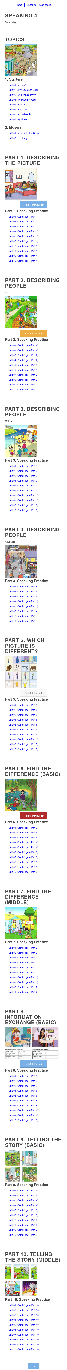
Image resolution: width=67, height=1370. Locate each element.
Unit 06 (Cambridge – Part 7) (23, 972)
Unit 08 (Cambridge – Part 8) (23, 1110)
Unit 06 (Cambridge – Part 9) (23, 1215)
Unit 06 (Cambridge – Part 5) (23, 729)
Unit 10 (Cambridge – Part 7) (23, 991)
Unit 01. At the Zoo (18, 85)
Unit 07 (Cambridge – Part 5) (23, 734)
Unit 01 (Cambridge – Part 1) (23, 216)
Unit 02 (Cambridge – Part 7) (23, 952)
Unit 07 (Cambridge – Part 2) (23, 374)
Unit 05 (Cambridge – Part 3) (23, 485)
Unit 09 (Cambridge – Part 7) (23, 987)
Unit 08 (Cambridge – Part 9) (23, 1225)
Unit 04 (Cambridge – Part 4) (23, 601)
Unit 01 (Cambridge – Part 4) (23, 586)
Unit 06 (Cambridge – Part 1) (23, 241)
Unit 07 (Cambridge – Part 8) (23, 1105)
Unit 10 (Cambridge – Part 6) (23, 871)
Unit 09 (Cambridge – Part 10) (24, 1344)
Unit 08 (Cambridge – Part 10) (24, 1339)
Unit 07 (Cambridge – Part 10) (24, 1334)
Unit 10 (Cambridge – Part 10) (24, 1349)
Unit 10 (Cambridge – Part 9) (23, 1234)
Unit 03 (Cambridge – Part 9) (23, 1200)
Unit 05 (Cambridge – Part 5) (23, 724)
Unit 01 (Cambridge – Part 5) (23, 705)
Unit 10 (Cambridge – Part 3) (23, 510)
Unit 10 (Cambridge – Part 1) (23, 260)
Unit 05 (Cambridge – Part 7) (23, 967)
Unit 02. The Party (18, 138)
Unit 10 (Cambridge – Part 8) (23, 1120)
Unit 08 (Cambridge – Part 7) (23, 982)
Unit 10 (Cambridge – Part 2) (23, 389)
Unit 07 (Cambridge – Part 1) (23, 246)
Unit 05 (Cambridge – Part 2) (23, 365)
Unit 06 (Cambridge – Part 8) (23, 1100)
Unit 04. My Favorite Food (22, 99)
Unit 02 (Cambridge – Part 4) (23, 591)
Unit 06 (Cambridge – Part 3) (23, 490)
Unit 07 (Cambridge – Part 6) (23, 857)
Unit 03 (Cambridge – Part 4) (23, 596)
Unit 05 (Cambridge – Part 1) (23, 236)
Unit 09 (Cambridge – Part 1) (23, 255)
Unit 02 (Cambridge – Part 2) (23, 350)
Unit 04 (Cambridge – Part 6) (23, 842)
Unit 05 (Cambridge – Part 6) (23, 847)
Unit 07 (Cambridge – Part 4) (23, 615)
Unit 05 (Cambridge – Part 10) (24, 1324)
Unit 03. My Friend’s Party (22, 94)
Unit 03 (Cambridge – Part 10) (24, 1315)
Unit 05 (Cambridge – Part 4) (23, 606)
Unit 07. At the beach (20, 114)
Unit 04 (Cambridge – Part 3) (23, 480)
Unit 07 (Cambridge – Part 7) (23, 977)
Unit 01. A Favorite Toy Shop (24, 133)
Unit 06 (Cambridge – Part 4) (23, 611)
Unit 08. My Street (18, 119)
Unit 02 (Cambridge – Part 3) (23, 470)
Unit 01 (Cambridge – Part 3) (23, 466)
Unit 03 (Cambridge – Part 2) (23, 355)
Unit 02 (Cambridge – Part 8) (23, 1080)
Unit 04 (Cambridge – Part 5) (23, 719)
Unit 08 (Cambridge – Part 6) (23, 862)
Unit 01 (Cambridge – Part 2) (23, 345)
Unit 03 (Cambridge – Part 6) (23, 837)
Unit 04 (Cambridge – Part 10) (24, 1319)
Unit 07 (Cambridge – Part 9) (23, 1220)
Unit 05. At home (17, 104)
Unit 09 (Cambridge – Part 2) (23, 384)
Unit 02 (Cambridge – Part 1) (23, 221)
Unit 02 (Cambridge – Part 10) (24, 1310)
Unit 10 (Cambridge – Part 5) (23, 749)
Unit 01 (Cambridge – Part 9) (23, 1190)
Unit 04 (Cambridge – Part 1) (23, 231)
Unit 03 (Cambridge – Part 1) (23, 226)
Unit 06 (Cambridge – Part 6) (23, 852)
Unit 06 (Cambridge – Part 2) (23, 370)
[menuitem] (19, 4)
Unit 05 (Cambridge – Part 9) (23, 1210)
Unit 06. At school (18, 109)
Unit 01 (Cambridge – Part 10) (24, 1305)
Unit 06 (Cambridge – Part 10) (24, 1329)
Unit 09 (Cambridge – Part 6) (23, 867)
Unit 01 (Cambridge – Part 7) (23, 947)
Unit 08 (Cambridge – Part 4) (23, 620)
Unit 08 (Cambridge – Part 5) (23, 739)
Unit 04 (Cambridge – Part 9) (23, 1205)
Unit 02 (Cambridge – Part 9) (23, 1195)
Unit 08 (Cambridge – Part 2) (23, 379)
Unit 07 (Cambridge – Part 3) (23, 495)
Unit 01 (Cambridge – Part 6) (23, 827)
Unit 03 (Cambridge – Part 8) (23, 1085)
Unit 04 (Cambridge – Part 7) (23, 962)
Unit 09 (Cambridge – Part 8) (23, 1115)
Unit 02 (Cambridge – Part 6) (23, 832)
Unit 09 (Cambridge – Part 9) (23, 1229)
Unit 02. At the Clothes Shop (23, 89)
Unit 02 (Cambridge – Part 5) (23, 709)
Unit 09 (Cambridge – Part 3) (23, 505)
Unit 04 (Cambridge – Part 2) (23, 360)
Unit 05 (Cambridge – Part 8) (23, 1095)
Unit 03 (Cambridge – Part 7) (23, 957)
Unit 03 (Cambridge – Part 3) (23, 475)
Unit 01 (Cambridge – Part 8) (23, 1076)
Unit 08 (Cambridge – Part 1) (23, 251)
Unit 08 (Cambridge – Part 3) (23, 500)
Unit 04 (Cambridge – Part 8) (23, 1090)
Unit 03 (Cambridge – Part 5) (23, 714)
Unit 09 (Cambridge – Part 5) (23, 744)
